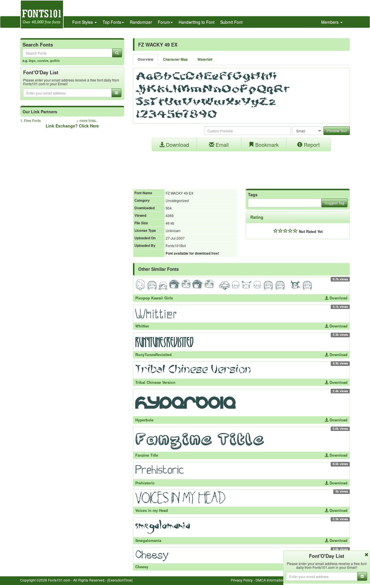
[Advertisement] (241, 167)
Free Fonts (32, 120)
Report (311, 144)
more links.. (88, 120)
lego (32, 60)
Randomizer (141, 22)
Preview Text (337, 130)
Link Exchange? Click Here (72, 126)
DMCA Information (270, 579)
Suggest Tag (334, 202)
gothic (55, 60)
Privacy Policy (242, 579)
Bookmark (266, 144)
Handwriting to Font (196, 22)
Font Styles (83, 22)
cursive (42, 60)
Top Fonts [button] (112, 22)
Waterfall (204, 59)
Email (221, 144)
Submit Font (231, 22)
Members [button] (330, 22)
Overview (145, 59)
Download (176, 144)
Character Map (175, 59)
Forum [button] (164, 22)
